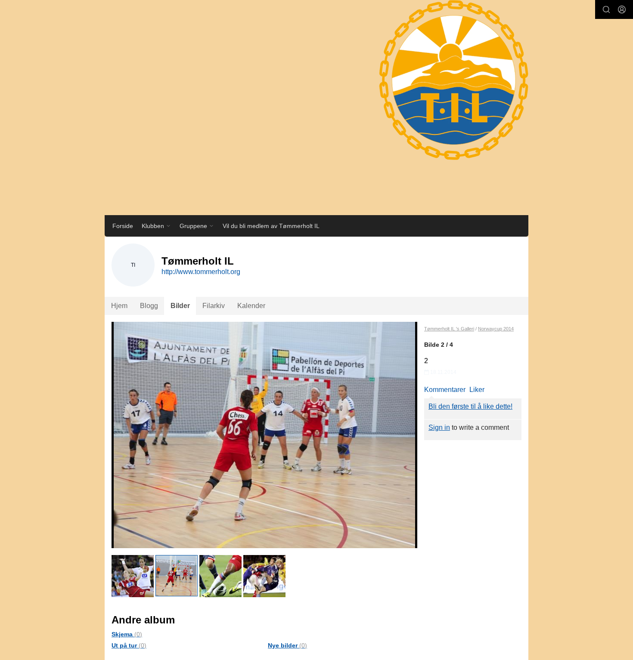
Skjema (127, 634)
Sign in (439, 427)
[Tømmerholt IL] (445, 88)
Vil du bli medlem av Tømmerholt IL (271, 225)
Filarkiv (213, 305)
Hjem (119, 305)
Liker (476, 389)
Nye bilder (287, 645)
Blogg (149, 305)
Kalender (251, 305)
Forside (122, 225)
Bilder (180, 305)
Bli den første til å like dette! (470, 406)
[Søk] (606, 9)
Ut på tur (129, 645)
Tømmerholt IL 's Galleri (449, 328)
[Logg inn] (622, 9)
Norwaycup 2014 (496, 328)
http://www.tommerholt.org (200, 271)
